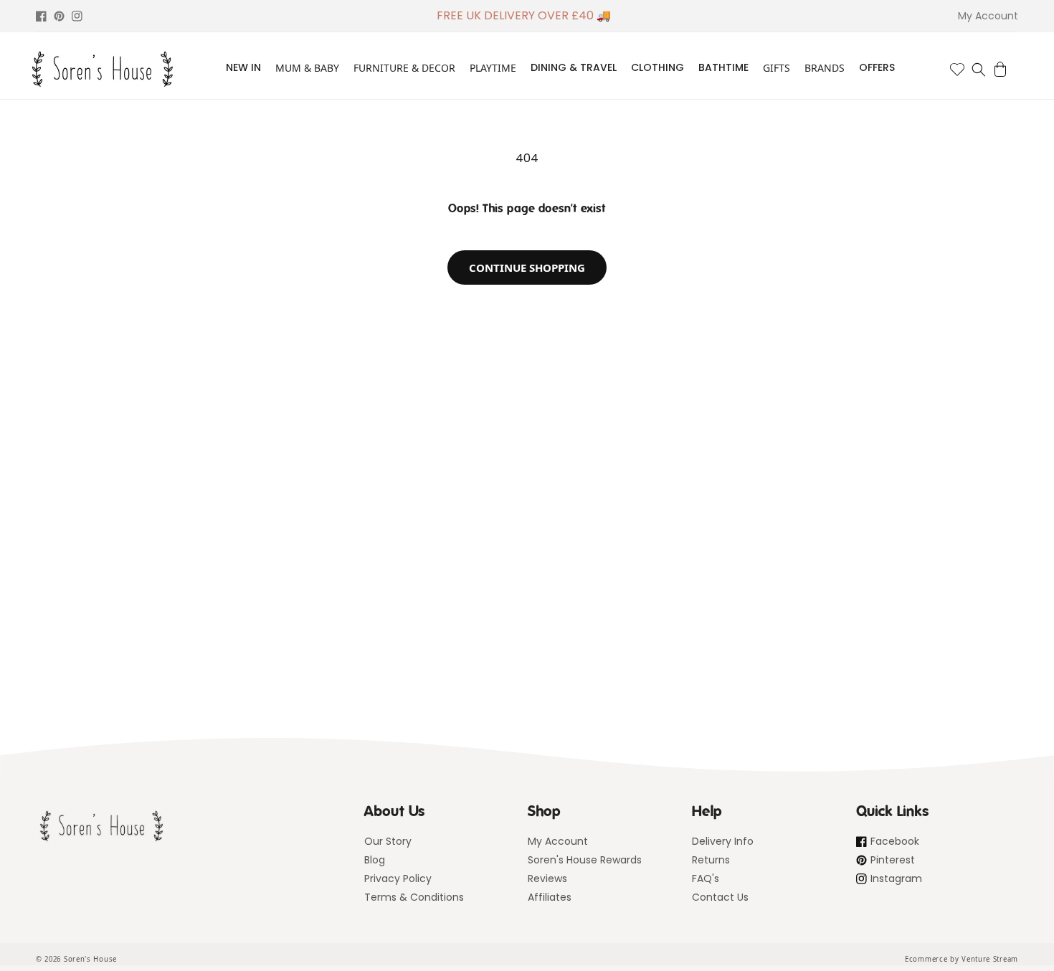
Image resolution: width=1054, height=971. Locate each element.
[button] (978, 69)
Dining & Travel (574, 67)
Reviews (547, 878)
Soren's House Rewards (585, 860)
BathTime (723, 67)
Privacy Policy (398, 878)
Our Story (388, 841)
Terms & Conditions (414, 897)
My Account (558, 841)
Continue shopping (527, 267)
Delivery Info (723, 841)
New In (243, 67)
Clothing (657, 67)
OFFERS (877, 67)
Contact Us (720, 897)
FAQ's (705, 878)
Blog (374, 860)
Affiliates (549, 897)
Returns (711, 860)
